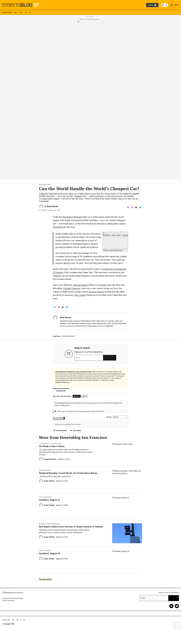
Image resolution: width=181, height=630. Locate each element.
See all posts (45, 579)
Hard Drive (58, 227)
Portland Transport (72, 288)
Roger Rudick (49, 481)
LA (26, 12)
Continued (43, 201)
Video (60, 443)
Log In (150, 5)
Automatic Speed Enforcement (49, 524)
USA (20, 12)
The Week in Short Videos (52, 446)
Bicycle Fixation (96, 291)
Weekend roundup (45, 470)
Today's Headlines (45, 497)
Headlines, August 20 (49, 553)
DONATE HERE (7, 12)
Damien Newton (50, 459)
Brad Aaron (52, 206)
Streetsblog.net (45, 184)
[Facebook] (171, 606)
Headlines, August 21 (49, 500)
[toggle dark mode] (164, 5)
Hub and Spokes (80, 285)
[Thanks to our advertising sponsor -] (90, 99)
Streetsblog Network (72, 217)
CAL (15, 12)
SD (30, 12)
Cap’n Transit (80, 295)
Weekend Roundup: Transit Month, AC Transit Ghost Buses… (69, 473)
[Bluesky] (177, 606)
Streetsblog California (48, 443)
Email (77, 358)
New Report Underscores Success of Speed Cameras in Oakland (71, 526)
